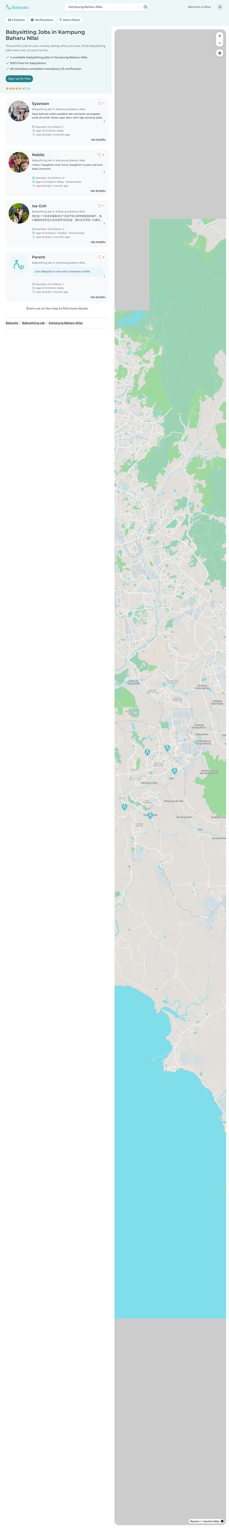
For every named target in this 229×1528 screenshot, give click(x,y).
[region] (170, 777)
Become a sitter (199, 7)
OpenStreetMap (211, 1521)
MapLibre (195, 1521)
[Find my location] (219, 53)
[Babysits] (17, 7)
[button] (167, 748)
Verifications (43, 20)
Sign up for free (19, 78)
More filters (71, 20)
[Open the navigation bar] (219, 7)
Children (18, 20)
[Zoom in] (219, 35)
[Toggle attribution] (222, 1521)
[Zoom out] (219, 43)
